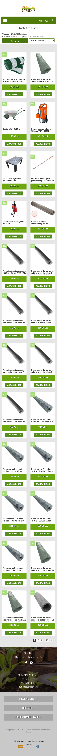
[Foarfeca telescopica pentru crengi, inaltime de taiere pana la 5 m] (42, 163)
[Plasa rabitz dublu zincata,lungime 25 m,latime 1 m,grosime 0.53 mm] (42, 209)
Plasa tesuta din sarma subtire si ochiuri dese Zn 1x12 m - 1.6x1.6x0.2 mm (42, 322)
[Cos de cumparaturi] (47, 20)
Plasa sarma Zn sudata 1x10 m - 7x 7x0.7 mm (13, 569)
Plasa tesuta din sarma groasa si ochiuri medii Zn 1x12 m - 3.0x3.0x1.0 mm (42, 619)
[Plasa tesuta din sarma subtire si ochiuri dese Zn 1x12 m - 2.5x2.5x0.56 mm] (14, 403)
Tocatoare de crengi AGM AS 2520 (14, 222)
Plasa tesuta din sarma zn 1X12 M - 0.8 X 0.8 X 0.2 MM (15, 272)
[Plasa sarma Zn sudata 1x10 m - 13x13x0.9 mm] (14, 453)
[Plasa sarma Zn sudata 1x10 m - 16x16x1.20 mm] (42, 453)
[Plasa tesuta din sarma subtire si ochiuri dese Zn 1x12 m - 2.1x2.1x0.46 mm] (42, 354)
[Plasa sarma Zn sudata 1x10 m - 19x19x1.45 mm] (14, 502)
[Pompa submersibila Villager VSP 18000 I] (42, 113)
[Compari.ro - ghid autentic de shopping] (37, 746)
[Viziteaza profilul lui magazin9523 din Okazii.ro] (20, 747)
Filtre (16, 41)
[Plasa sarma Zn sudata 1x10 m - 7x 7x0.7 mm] (14, 552)
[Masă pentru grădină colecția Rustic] (14, 162)
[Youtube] (31, 662)
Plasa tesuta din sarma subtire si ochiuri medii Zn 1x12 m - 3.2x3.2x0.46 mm (42, 569)
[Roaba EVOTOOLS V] (14, 113)
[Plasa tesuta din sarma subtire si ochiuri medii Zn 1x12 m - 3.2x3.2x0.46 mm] (42, 552)
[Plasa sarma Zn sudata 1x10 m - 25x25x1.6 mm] (42, 502)
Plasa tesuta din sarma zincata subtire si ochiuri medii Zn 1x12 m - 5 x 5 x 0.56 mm (42, 80)
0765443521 (30, 683)
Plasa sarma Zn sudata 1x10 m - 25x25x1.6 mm (41, 520)
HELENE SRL (27, 698)
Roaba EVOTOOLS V (11, 129)
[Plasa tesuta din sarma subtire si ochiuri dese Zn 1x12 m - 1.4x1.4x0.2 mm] (14, 304)
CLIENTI (27, 708)
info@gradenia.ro (30, 687)
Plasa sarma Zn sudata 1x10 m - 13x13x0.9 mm (13, 470)
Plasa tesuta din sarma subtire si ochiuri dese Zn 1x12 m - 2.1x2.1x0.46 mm (42, 371)
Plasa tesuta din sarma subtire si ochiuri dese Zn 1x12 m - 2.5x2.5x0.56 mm (14, 421)
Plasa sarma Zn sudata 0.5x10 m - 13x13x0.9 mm (42, 421)
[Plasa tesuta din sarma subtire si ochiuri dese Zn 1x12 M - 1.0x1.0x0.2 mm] (42, 255)
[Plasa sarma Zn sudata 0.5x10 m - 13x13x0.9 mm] (42, 403)
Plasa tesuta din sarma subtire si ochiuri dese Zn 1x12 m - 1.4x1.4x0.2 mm (14, 322)
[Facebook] (26, 662)
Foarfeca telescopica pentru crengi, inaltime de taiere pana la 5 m (42, 179)
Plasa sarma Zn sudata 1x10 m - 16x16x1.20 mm (42, 470)
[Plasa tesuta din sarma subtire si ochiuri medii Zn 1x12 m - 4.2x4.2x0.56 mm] (14, 601)
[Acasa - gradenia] (28, 9)
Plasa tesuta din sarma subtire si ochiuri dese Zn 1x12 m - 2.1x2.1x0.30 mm (14, 371)
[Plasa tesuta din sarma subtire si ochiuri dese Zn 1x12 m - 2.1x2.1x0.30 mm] (14, 354)
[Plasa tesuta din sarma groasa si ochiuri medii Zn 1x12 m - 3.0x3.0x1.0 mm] (42, 601)
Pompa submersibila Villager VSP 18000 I (40, 130)
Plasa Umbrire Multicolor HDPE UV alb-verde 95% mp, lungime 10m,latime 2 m (14, 80)
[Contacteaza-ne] (42, 20)
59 (47, 640)
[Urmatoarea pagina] (51, 640)
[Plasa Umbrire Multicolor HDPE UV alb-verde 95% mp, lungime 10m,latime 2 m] (14, 63)
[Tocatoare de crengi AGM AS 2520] (14, 209)
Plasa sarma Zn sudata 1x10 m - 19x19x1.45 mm (13, 520)
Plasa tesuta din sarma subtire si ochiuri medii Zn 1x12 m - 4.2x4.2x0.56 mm (14, 619)
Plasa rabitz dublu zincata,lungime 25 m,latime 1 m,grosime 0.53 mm (43, 222)
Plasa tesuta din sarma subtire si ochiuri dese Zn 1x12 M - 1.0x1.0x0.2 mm (42, 272)
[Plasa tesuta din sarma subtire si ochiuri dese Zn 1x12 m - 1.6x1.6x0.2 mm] (42, 304)
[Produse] (5, 20)
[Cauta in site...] (53, 20)
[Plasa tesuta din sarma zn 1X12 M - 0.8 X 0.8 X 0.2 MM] (14, 255)
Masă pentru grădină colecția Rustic (12, 179)
